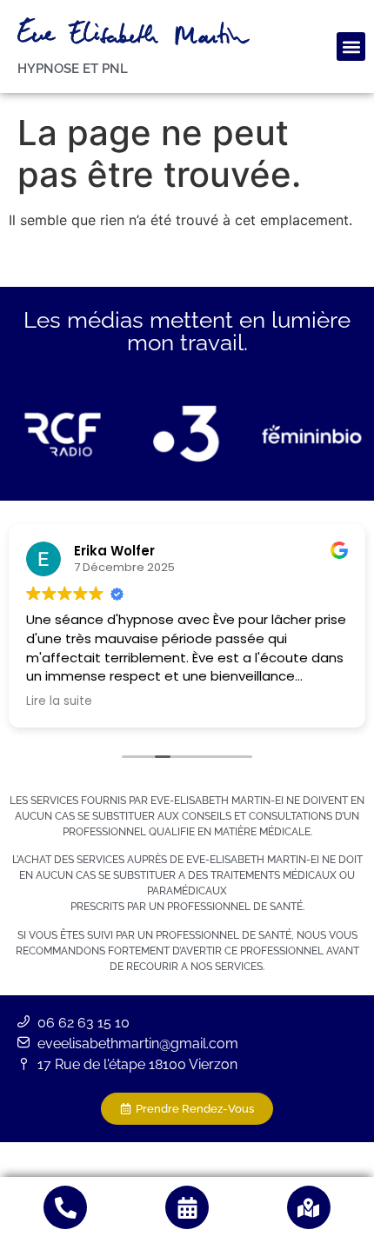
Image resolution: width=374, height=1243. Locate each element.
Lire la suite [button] (59, 701)
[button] (351, 46)
